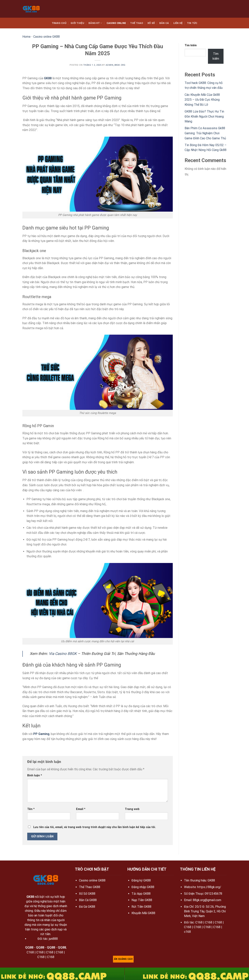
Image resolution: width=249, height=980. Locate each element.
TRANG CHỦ (59, 23)
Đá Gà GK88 (87, 906)
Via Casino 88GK (63, 653)
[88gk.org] (33, 9)
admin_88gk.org (115, 65)
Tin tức (192, 23)
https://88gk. (206, 887)
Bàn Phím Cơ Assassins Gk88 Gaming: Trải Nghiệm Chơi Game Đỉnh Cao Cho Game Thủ (205, 133)
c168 (187, 932)
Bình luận (34, 775)
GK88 (48, 78)
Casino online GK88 (46, 36)
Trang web (132, 809)
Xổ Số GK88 (87, 893)
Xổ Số (151, 23)
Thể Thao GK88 (89, 887)
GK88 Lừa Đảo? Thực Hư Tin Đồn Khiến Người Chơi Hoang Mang (204, 116)
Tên (31, 809)
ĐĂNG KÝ (94, 23)
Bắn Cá (164, 23)
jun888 (53, 939)
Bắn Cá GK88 (88, 900)
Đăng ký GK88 (141, 880)
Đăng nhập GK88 (143, 887)
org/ (218, 887)
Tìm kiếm (191, 45)
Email (80, 809)
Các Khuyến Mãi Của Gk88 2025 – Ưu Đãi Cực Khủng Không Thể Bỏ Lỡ (202, 99)
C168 (30, 952)
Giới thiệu (77, 23)
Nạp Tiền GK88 (142, 900)
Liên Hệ (178, 23)
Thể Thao (136, 23)
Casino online (116, 23)
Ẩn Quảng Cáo (123, 959)
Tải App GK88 (141, 893)
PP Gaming (41, 734)
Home (26, 36)
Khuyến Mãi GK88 (143, 913)
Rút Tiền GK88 (141, 906)
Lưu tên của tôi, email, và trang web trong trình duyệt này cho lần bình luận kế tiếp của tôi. (94, 827)
